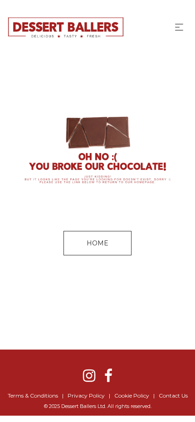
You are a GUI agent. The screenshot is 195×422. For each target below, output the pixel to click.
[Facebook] (108, 375)
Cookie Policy (131, 395)
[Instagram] (89, 375)
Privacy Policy (86, 395)
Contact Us (173, 395)
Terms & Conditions (33, 395)
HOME (97, 243)
